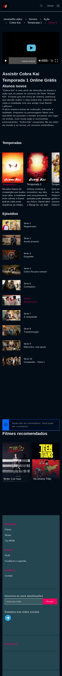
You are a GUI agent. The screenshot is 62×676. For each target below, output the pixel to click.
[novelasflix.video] (6, 5)
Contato (9, 576)
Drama (7, 473)
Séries (8, 535)
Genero (33, 19)
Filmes (8, 529)
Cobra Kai (15, 22)
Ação (47, 19)
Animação (38, 473)
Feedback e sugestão (15, 561)
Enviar (49, 601)
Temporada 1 (34, 22)
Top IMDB (9, 540)
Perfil (7, 555)
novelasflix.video (13, 19)
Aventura (48, 473)
